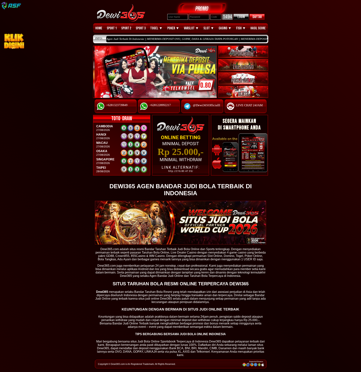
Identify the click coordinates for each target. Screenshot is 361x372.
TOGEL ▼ (156, 28)
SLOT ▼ (208, 28)
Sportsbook (168, 341)
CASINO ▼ (225, 28)
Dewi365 (103, 348)
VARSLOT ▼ (191, 28)
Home (98, 28)
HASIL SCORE (258, 28)
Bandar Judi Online (170, 275)
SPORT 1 (112, 28)
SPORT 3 (141, 28)
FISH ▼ (241, 28)
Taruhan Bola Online (155, 252)
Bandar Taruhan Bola (148, 291)
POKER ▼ (173, 28)
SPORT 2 (126, 28)
